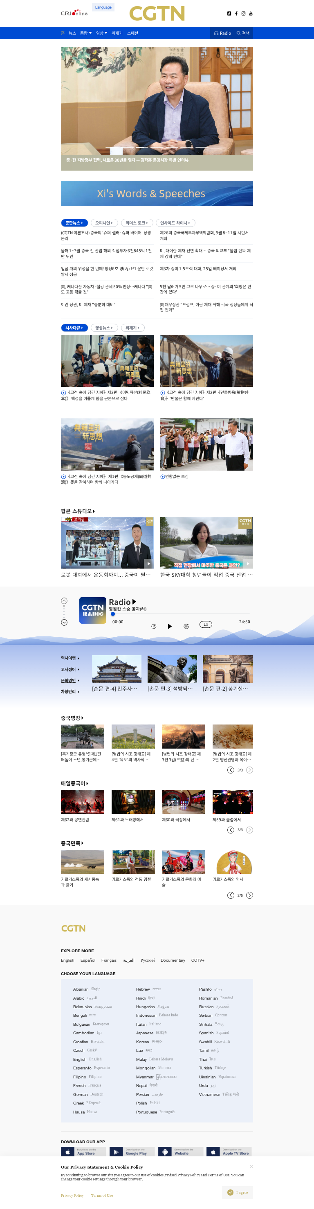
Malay (154, 1059)
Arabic (85, 998)
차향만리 (68, 691)
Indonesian (157, 1015)
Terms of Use (102, 1195)
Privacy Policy (72, 1195)
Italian (148, 1024)
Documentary (173, 960)
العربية (129, 960)
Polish (148, 1103)
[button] (112, 147)
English (67, 960)
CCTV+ (197, 960)
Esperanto (91, 1068)
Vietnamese (219, 1094)
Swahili (214, 1042)
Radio (225, 33)
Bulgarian (91, 1024)
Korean (149, 1042)
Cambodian (87, 1033)
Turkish (212, 1068)
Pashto (210, 989)
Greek (87, 1103)
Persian (149, 1094)
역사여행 (68, 658)
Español (88, 960)
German (88, 1094)
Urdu (208, 1085)
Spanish (214, 1033)
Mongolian (153, 1068)
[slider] (113, 614)
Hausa (85, 1112)
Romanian (216, 998)
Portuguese (155, 1112)
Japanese (151, 1033)
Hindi (145, 998)
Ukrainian (217, 1077)
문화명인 (68, 680)
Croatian (89, 1042)
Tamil (209, 1050)
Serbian (213, 1015)
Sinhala (211, 1024)
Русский (148, 960)
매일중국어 (73, 783)
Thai (207, 1059)
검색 (245, 33)
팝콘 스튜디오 (76, 511)
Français (109, 960)
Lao (144, 1050)
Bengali (84, 1015)
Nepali (146, 1085)
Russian (214, 1006)
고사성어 (68, 669)
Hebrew (148, 989)
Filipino (87, 1077)
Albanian (87, 989)
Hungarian (152, 1006)
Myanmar (156, 1077)
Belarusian (92, 1006)
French (87, 1085)
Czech (85, 1050)
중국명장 (71, 718)
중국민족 (71, 843)
